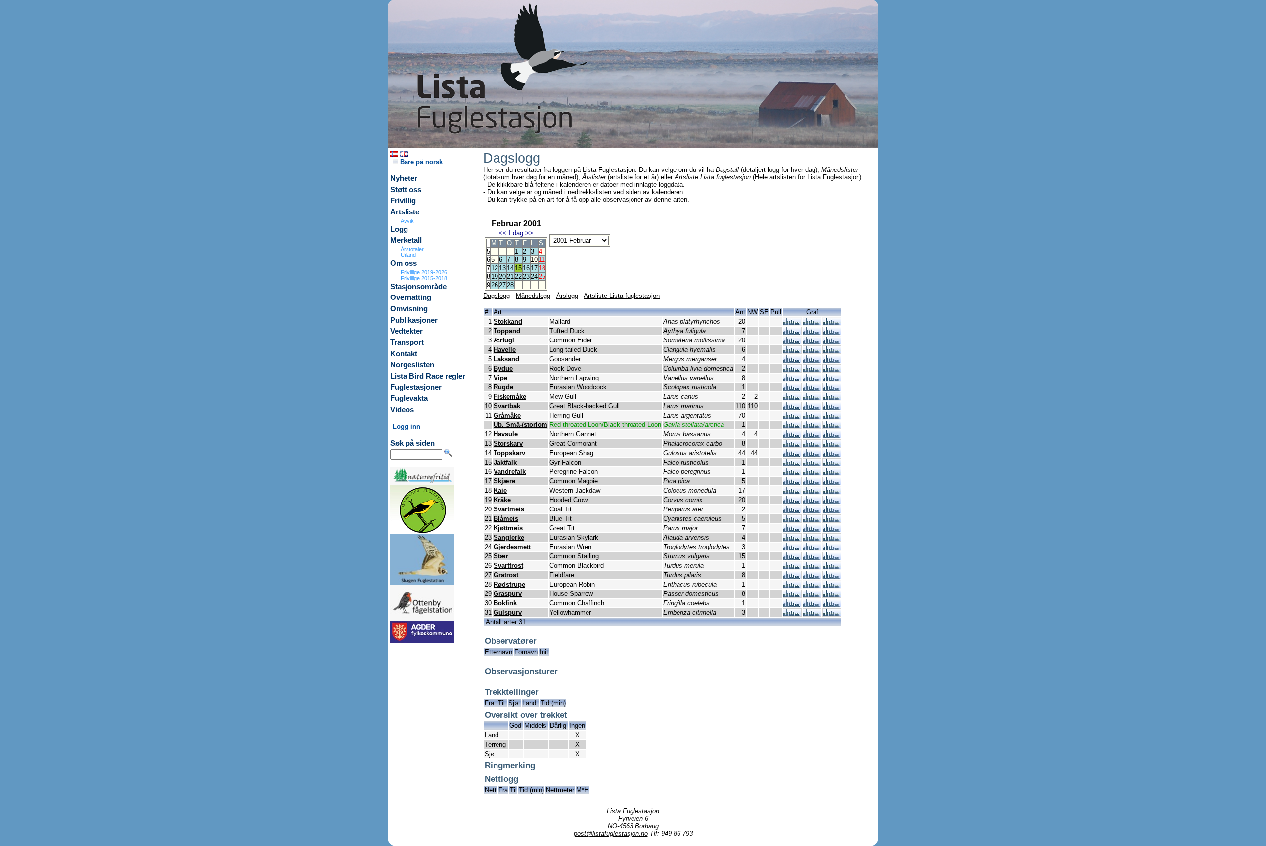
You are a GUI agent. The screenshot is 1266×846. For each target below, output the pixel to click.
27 (502, 285)
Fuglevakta (409, 398)
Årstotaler (412, 249)
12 (494, 268)
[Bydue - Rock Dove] (792, 370)
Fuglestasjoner (416, 387)
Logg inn (406, 426)
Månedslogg (533, 295)
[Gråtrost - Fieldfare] (792, 576)
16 (526, 268)
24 (534, 276)
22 (518, 276)
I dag (516, 233)
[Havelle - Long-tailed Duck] (792, 351)
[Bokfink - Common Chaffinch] (792, 604)
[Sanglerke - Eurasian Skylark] (792, 539)
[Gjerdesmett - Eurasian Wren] (792, 548)
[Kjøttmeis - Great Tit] (792, 529)
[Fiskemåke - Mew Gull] (792, 398)
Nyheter (403, 178)
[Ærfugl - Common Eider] (792, 341)
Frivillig (403, 201)
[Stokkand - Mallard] (792, 323)
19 (494, 276)
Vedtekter (406, 331)
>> (529, 233)
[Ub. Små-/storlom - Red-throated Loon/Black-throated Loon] (792, 426)
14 (510, 268)
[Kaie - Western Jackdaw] (792, 492)
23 (526, 276)
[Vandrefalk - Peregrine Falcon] (792, 473)
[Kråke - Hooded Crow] (792, 501)
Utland (408, 255)
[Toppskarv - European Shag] (792, 454)
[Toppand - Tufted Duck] (792, 332)
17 (534, 268)
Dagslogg (496, 295)
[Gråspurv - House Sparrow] (792, 595)
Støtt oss (405, 190)
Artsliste (404, 212)
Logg (399, 229)
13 (502, 268)
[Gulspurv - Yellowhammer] (792, 614)
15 (518, 268)
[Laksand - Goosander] (792, 360)
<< (503, 233)
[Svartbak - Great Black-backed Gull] (792, 407)
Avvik (407, 221)
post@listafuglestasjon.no (611, 833)
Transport (407, 342)
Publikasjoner (414, 320)
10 (534, 259)
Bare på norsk (420, 162)
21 (510, 276)
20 (502, 276)
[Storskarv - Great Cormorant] (792, 445)
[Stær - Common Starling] (792, 557)
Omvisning (409, 309)
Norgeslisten (412, 365)
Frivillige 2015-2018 (424, 278)
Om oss (403, 263)
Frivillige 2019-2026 (424, 272)
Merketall (406, 240)
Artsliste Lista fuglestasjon (622, 295)
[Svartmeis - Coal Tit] (792, 510)
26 (494, 285)
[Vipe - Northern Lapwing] (792, 379)
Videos (402, 410)
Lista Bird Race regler (427, 376)
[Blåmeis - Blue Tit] (792, 520)
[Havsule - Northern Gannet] (792, 435)
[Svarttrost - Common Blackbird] (792, 567)
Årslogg (567, 295)
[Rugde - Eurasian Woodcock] (792, 388)
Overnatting (410, 297)
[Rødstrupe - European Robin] (792, 586)
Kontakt (403, 354)
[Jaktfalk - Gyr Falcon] (792, 463)
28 (510, 285)
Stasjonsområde (418, 287)
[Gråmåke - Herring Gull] (792, 417)
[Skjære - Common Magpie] (792, 482)
